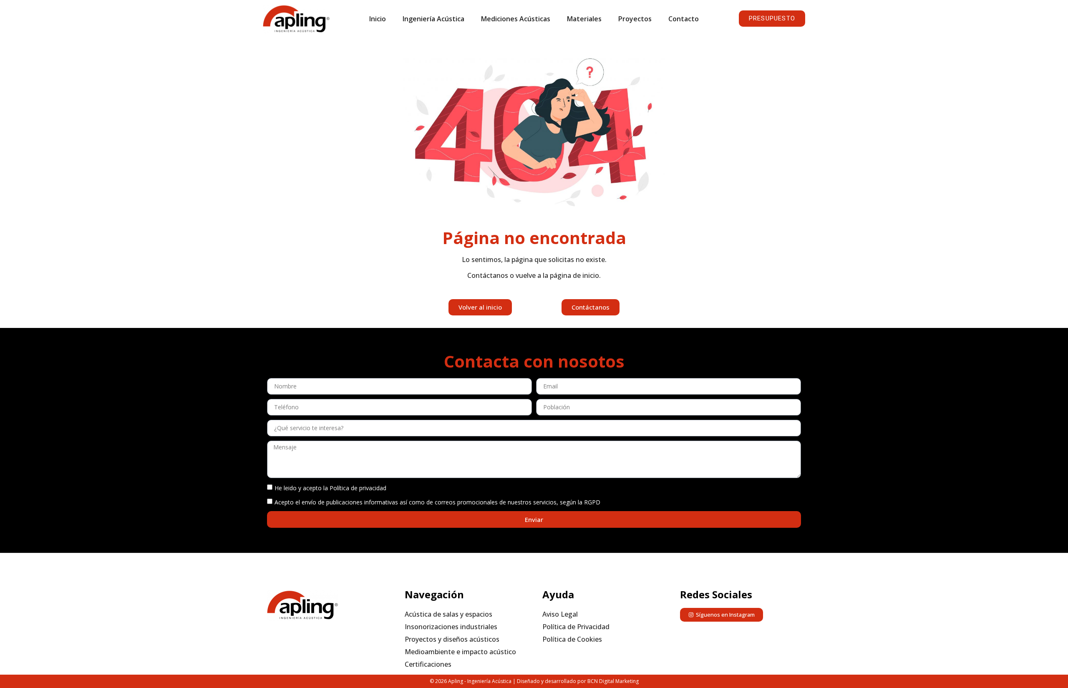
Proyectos (635, 18)
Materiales (584, 18)
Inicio (377, 18)
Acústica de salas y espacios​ (448, 614)
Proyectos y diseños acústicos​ (452, 639)
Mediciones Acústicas (515, 18)
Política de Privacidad (576, 626)
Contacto (683, 18)
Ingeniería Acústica (433, 18)
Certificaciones (428, 664)
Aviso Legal (560, 614)
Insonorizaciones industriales (451, 626)
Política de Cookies (572, 639)
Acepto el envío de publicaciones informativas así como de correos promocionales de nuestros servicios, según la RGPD (437, 502)
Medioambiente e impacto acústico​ (460, 651)
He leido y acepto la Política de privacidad (330, 488)
